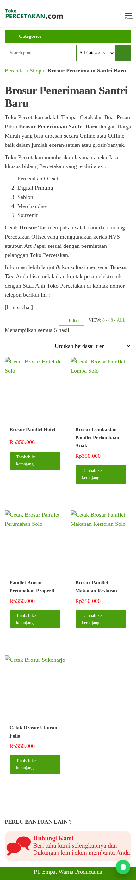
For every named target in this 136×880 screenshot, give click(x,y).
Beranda (14, 70)
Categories (30, 36)
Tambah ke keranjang (26, 460)
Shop (35, 70)
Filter (74, 320)
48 (110, 320)
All (121, 320)
